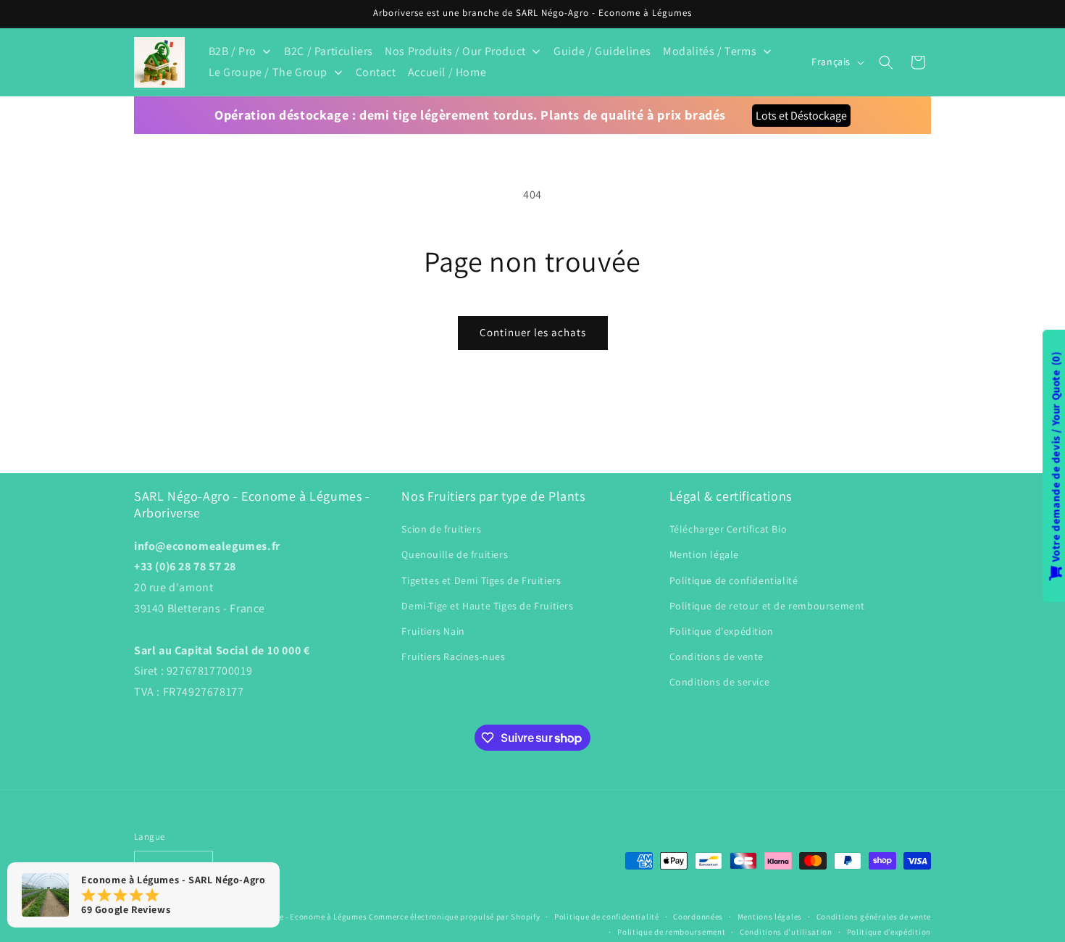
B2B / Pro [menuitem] (232, 51)
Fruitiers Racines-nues (453, 656)
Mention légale (704, 554)
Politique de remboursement (671, 932)
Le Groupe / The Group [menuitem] (268, 72)
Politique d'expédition (721, 631)
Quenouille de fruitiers (454, 554)
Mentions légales (770, 917)
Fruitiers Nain (432, 631)
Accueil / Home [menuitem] (447, 72)
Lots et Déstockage (801, 115)
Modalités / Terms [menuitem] (709, 51)
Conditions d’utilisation (786, 932)
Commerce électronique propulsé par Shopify (454, 917)
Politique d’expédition (889, 932)
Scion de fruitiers (441, 528)
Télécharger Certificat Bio (728, 528)
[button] (886, 62)
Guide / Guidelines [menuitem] (602, 51)
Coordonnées (698, 917)
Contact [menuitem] (376, 72)
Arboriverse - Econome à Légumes (303, 917)
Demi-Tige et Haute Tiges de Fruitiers (487, 605)
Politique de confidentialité (733, 580)
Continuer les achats (533, 332)
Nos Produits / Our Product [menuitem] (455, 51)
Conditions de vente (716, 656)
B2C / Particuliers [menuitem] (328, 51)
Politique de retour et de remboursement (767, 605)
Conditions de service (719, 681)
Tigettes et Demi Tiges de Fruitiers (481, 580)
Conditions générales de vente (873, 917)
